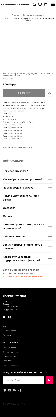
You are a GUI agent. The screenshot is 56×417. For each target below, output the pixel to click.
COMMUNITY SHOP (15, 296)
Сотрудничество (10, 310)
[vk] (15, 390)
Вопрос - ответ (9, 348)
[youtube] (10, 390)
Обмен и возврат (10, 356)
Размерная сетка (10, 365)
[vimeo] (5, 390)
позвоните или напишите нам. (23, 276)
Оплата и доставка (11, 352)
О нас (5, 322)
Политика (7, 335)
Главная (15, 15)
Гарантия (7, 361)
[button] (34, 4)
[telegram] (20, 390)
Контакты (7, 327)
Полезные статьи (10, 307)
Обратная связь (10, 331)
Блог (5, 301)
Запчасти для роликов (32, 15)
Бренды (6, 304)
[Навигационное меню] (53, 4)
